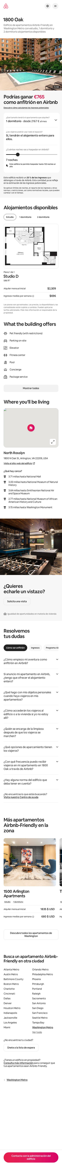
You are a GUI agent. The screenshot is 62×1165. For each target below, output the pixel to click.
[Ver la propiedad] (30, 880)
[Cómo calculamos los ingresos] (33, 296)
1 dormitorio (25, 217)
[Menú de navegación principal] (55, 6)
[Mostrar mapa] (31, 427)
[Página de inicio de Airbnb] (6, 6)
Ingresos (35, 647)
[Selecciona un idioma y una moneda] (48, 6)
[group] (32, 143)
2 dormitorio (43, 217)
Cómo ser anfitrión (15, 647)
